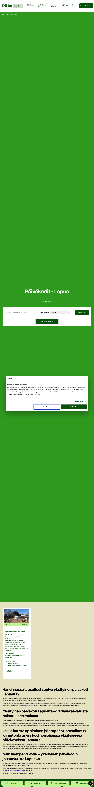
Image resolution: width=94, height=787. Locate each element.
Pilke (3, 14)
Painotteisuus (44, 312)
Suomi (16, 6)
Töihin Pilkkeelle (65, 5)
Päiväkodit (30, 5)
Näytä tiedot (79, 401)
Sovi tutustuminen (60, 783)
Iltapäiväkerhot (42, 5)
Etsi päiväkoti (14, 783)
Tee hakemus (83, 783)
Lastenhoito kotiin (54, 5)
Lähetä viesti (37, 783)
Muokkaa (46, 407)
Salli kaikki (73, 407)
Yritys (73, 5)
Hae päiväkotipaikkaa (86, 6)
